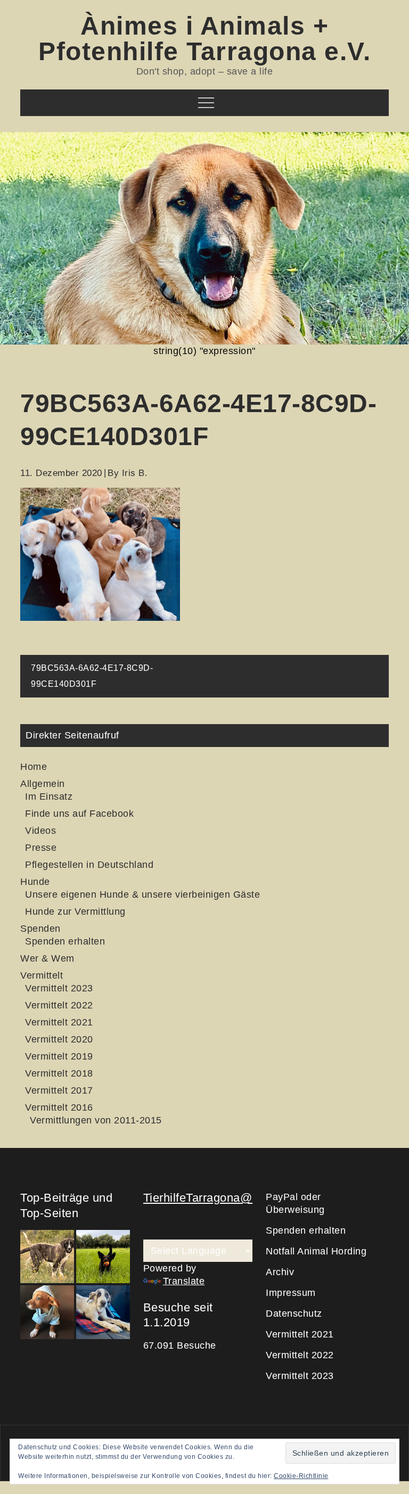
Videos (40, 830)
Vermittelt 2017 (59, 1090)
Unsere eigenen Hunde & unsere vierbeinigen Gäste (142, 894)
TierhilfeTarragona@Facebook (224, 1197)
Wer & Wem (47, 958)
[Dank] (47, 1312)
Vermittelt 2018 (59, 1073)
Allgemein (42, 783)
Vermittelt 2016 (59, 1107)
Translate (184, 1281)
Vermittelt (41, 975)
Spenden (40, 928)
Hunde (35, 881)
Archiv (280, 1272)
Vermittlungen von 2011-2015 (96, 1120)
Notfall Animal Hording (316, 1251)
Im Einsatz (48, 796)
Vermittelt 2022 (59, 1005)
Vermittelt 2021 (59, 1022)
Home (33, 766)
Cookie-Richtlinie (301, 1476)
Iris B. (135, 473)
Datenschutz (294, 1313)
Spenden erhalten (65, 941)
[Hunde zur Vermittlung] (103, 1257)
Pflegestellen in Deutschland (89, 864)
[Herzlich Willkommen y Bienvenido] (47, 1257)
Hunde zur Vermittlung (75, 911)
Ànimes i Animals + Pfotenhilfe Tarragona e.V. (204, 38)
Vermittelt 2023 (59, 988)
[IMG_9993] (103, 1312)
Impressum (291, 1292)
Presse (40, 847)
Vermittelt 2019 (59, 1056)
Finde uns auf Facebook (79, 813)
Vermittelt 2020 (59, 1039)
